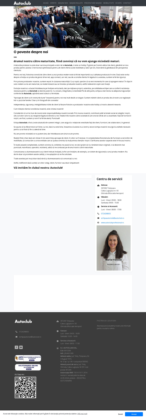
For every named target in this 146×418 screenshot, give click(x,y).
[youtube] (21, 347)
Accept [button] (134, 414)
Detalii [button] (120, 414)
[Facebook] (16, 347)
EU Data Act (19, 374)
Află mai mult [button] (82, 414)
